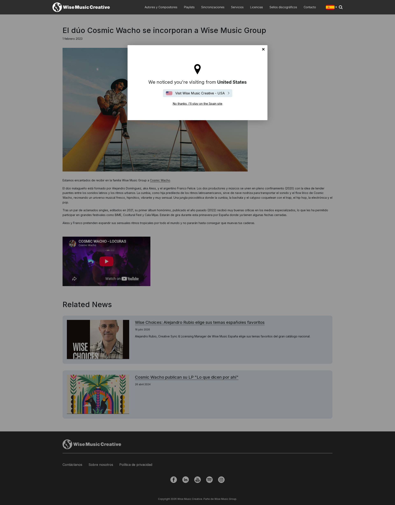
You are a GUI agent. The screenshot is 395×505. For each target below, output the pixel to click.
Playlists (189, 7)
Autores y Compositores (161, 7)
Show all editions (332, 7)
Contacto (310, 7)
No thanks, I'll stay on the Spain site (263, 49)
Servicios (237, 7)
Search (341, 7)
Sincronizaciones (212, 7)
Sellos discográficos (283, 7)
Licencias (256, 7)
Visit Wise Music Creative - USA (200, 93)
